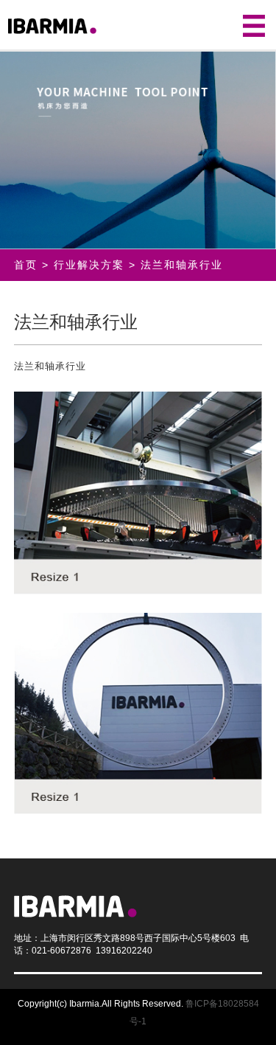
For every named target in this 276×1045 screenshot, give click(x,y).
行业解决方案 (89, 265)
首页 (26, 265)
